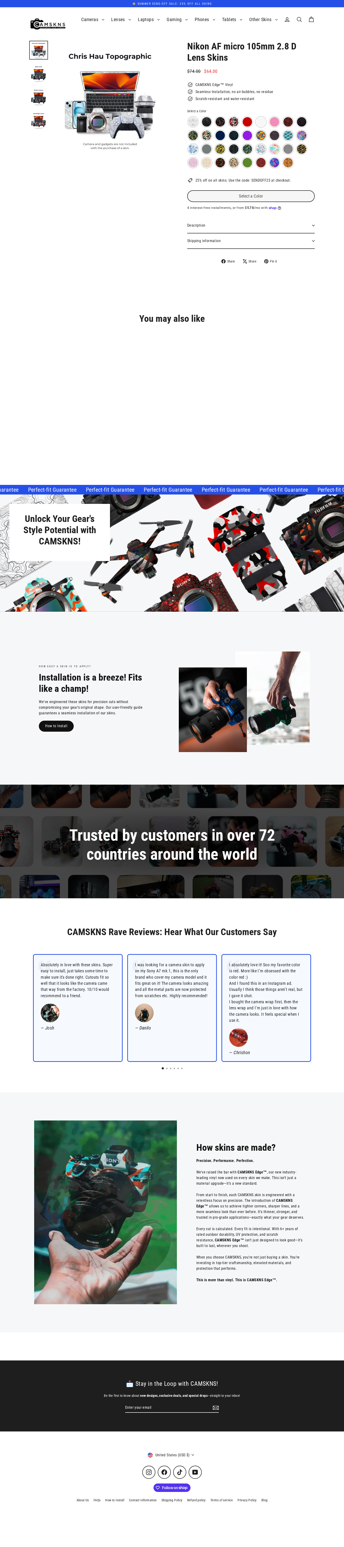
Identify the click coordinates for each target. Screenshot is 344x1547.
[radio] (193, 122)
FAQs (97, 1500)
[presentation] (102, 431)
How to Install (56, 726)
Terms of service (221, 1500)
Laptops (146, 19)
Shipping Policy (172, 1500)
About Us (83, 1500)
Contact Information (143, 1500)
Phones (202, 19)
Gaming (175, 19)
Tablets (230, 19)
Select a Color (196, 111)
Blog (264, 1500)
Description (196, 225)
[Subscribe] (215, 1408)
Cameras (90, 19)
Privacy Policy (247, 1500)
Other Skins (261, 19)
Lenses (118, 19)
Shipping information (204, 241)
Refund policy (196, 1500)
